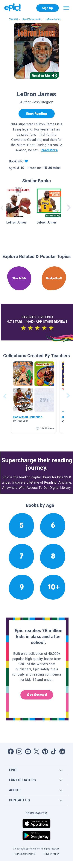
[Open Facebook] (11, 751)
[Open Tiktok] (54, 751)
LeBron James (53, 19)
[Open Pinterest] (45, 751)
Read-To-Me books (31, 19)
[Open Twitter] (36, 751)
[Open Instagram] (19, 751)
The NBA (13, 19)
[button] (34, 396)
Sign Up (47, 8)
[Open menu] (66, 8)
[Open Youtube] (28, 751)
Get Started (37, 694)
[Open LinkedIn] (62, 751)
